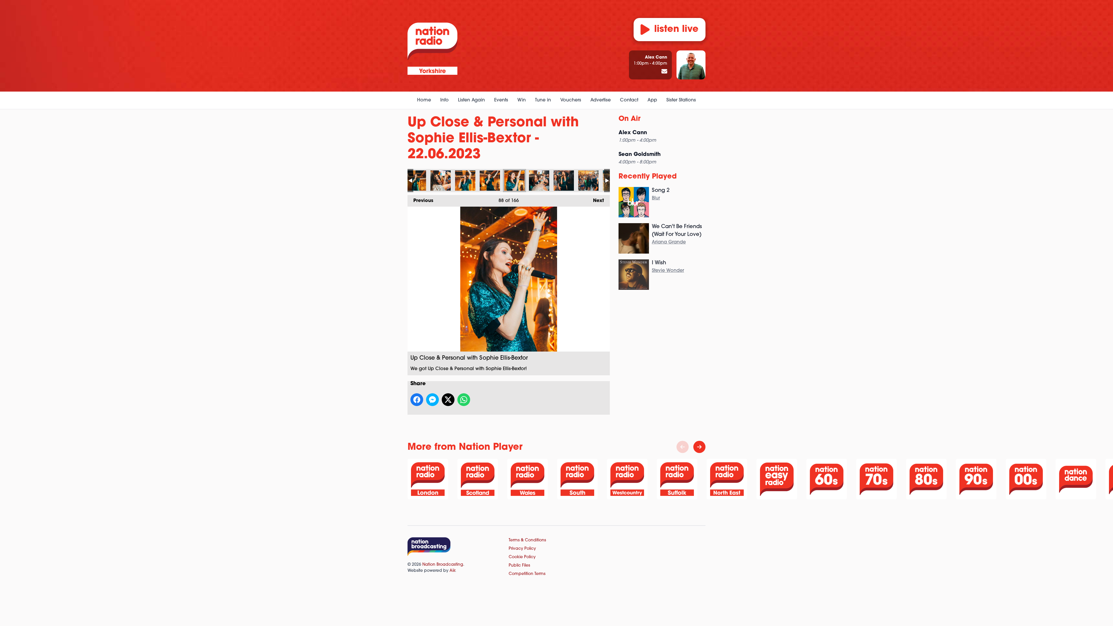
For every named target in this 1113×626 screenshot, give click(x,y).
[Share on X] (448, 399)
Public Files (519, 565)
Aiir (452, 571)
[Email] (664, 71)
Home (424, 100)
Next (595, 201)
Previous (420, 201)
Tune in (543, 100)
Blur (656, 198)
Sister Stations (681, 100)
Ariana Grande (669, 242)
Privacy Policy (522, 549)
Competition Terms (527, 574)
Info (444, 100)
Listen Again (471, 100)
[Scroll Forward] (699, 447)
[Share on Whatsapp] (463, 399)
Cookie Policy (522, 557)
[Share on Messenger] (432, 399)
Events (501, 100)
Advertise (600, 100)
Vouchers (570, 100)
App (652, 100)
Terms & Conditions (527, 540)
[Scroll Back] (682, 447)
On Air (630, 119)
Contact (629, 100)
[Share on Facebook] (416, 399)
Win (521, 100)
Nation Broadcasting (442, 565)
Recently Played (648, 176)
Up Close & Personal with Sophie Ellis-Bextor (416, 180)
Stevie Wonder (668, 270)
